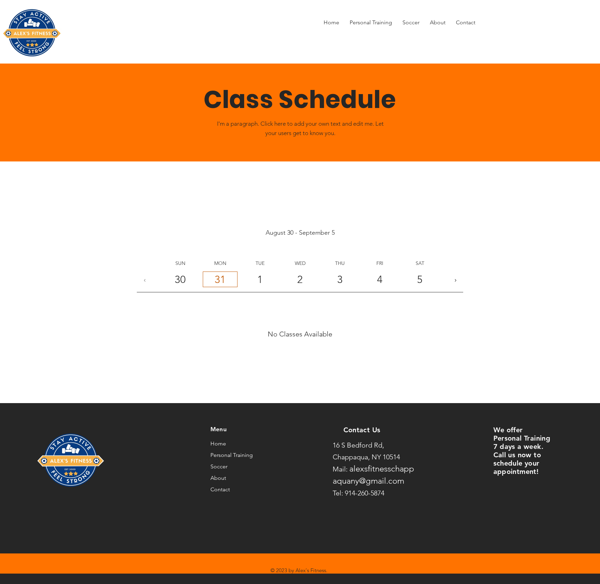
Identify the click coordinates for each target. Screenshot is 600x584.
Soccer (218, 466)
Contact (220, 489)
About (218, 478)
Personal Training (231, 455)
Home (218, 443)
